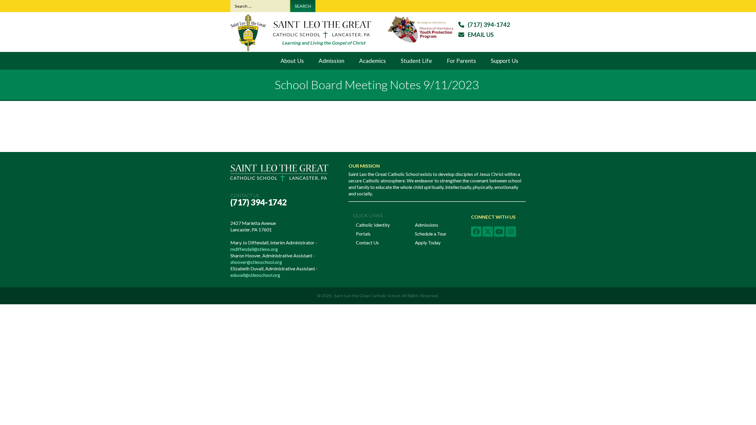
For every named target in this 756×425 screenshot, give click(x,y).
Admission (331, 60)
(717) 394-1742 (258, 202)
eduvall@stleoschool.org (255, 275)
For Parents (461, 60)
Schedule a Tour (431, 233)
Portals (363, 233)
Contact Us (367, 242)
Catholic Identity (373, 225)
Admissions (426, 225)
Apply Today (428, 242)
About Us (292, 60)
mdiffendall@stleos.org (254, 249)
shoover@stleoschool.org (256, 262)
